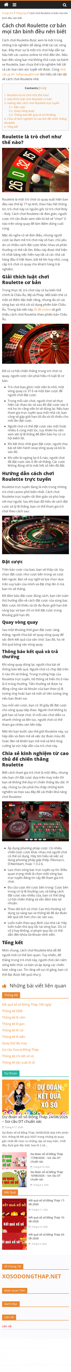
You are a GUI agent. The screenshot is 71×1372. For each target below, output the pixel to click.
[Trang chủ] (6, 5)
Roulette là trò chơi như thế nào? (26, 95)
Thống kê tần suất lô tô (18, 1062)
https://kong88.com (35, 1340)
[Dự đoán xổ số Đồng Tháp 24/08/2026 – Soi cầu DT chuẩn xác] (35, 1082)
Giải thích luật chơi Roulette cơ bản (28, 99)
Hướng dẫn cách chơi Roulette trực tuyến (31, 103)
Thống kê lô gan (13, 1024)
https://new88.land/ (28, 1348)
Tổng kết (11, 127)
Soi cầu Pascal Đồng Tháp (20, 1050)
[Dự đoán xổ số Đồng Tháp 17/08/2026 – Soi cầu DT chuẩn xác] (15, 1154)
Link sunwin (8, 1360)
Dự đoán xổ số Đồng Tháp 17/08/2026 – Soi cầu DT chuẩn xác (46, 1157)
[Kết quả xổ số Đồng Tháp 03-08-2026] (15, 1235)
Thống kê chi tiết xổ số (18, 1056)
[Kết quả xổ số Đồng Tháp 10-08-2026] (15, 1218)
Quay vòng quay (21, 111)
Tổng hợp (21, 13)
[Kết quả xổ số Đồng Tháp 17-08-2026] (15, 1201)
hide (42, 88)
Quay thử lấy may (14, 1043)
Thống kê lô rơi (12, 1030)
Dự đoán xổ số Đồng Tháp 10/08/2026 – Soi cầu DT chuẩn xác (46, 1175)
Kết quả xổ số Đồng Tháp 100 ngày (26, 1004)
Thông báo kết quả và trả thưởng (32, 115)
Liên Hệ (7, 1326)
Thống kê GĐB (12, 1011)
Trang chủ (7, 13)
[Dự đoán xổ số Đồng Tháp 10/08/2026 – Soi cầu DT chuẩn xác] (15, 1172)
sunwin (27, 1365)
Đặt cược (17, 107)
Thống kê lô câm (13, 1017)
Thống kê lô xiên (13, 1037)
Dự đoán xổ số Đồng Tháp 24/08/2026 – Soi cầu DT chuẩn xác (35, 1119)
